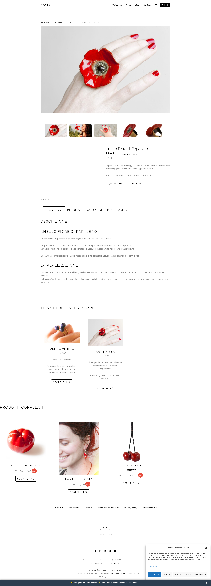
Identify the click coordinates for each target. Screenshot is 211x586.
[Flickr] (114, 550)
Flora (62, 23)
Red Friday (136, 184)
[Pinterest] (110, 550)
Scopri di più (61, 382)
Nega (167, 574)
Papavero (71, 23)
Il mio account (73, 508)
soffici (111, 577)
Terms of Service (129, 573)
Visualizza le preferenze (190, 574)
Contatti (147, 5)
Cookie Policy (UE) (150, 508)
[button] (206, 548)
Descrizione (54, 210)
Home (43, 23)
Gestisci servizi (154, 566)
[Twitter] (105, 550)
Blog (137, 5)
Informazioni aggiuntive (85, 210)
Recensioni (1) (117, 210)
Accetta (154, 574)
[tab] (54, 210)
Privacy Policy (130, 508)
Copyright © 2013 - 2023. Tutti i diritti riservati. (105, 570)
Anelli (116, 184)
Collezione (117, 5)
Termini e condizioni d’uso (108, 508)
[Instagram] (100, 550)
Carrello (88, 508)
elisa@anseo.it (116, 563)
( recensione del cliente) (126, 154)
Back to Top (105, 534)
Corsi (128, 5)
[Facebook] (95, 550)
